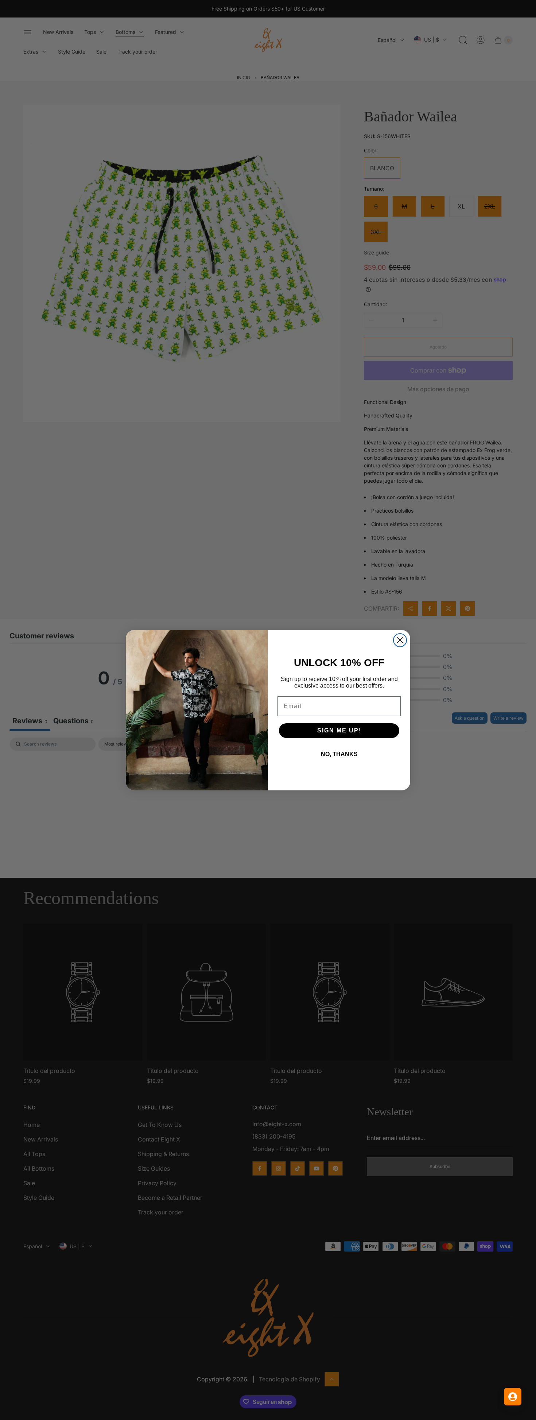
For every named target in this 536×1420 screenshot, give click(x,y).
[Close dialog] (400, 640)
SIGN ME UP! (339, 730)
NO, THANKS (339, 754)
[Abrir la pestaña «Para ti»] (512, 1396)
